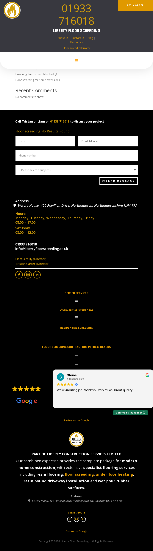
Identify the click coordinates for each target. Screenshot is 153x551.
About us (63, 38)
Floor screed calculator (76, 48)
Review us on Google (76, 420)
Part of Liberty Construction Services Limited (76, 454)
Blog (90, 38)
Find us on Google (76, 531)
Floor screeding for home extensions (37, 80)
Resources (76, 42)
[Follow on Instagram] (28, 274)
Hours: (20, 213)
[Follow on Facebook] (19, 274)
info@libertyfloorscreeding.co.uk (41, 248)
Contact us (78, 38)
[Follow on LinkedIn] (37, 274)
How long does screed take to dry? (36, 74)
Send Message (120, 180)
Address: (22, 201)
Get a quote (135, 5)
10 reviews (33, 394)
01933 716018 (76, 14)
